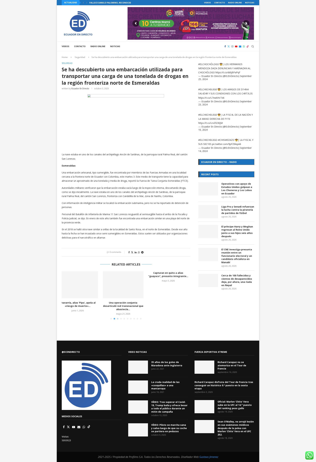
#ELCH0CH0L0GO (207, 139)
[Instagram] (232, 46)
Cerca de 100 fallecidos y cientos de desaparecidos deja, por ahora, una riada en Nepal (236, 280)
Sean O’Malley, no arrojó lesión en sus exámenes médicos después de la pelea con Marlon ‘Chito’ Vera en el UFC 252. (236, 428)
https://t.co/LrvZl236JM (210, 123)
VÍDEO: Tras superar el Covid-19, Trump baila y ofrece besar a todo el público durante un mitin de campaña (169, 406)
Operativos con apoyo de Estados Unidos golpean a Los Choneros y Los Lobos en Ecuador (236, 188)
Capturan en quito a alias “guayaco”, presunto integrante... (126, 274)
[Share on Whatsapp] (139, 252)
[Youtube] (236, 46)
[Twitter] (228, 46)
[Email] (240, 46)
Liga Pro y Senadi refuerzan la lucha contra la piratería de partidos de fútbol (237, 210)
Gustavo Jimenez (208, 457)
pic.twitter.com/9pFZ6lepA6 (226, 144)
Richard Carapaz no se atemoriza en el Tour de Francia (232, 365)
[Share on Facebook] (129, 252)
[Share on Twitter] (132, 252)
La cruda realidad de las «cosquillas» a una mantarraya (165, 385)
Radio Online (235, 2)
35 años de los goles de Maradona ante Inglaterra (166, 364)
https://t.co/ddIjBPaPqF (227, 72)
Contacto (219, 2)
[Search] (252, 46)
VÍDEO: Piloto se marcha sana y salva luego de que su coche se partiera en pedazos (169, 428)
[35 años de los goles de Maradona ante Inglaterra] (138, 367)
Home (65, 57)
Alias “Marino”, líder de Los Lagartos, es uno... (170, 304)
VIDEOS (207, 2)
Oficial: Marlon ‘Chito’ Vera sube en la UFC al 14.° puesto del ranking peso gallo (235, 405)
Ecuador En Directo (80, 88)
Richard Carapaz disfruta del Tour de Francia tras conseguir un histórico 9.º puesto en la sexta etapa (224, 385)
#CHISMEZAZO (226, 139)
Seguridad (80, 57)
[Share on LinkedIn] (136, 252)
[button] (83, 2)
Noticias (249, 2)
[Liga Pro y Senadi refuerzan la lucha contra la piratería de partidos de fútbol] (208, 211)
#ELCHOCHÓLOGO (208, 64)
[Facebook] (225, 46)
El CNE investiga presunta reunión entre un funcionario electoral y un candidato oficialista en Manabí (236, 256)
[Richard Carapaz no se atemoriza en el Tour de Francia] (204, 367)
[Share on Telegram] (142, 252)
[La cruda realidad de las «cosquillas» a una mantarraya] (138, 387)
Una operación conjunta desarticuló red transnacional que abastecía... (82, 306)
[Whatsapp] (244, 46)
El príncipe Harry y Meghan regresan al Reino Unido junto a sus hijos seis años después (237, 231)
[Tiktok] (248, 46)
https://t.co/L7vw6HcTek (211, 97)
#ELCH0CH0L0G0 (207, 89)
